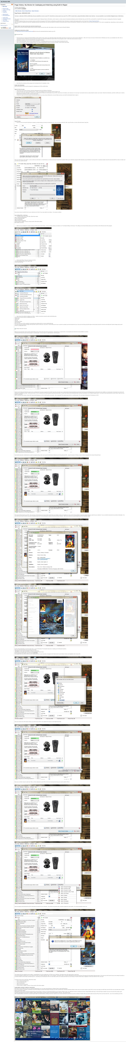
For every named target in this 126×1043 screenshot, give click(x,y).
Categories (5, 12)
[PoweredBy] (6, 28)
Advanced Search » (4, 25)
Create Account (6, 21)
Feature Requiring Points (94, 21)
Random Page (5, 8)
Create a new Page (6, 9)
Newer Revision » (35, 10)
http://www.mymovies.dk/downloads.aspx (25, 31)
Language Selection (7, 18)
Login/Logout (5, 17)
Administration (5, 14)
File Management (6, 15)
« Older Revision (18, 10)
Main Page (5, 6)
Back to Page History (26, 10)
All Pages (4, 10)
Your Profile (5, 20)
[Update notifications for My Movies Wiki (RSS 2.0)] (12, 4)
